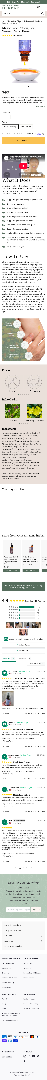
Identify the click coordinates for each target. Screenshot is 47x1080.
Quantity (6, 112)
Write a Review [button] (25, 645)
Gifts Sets (27, 968)
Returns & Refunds (9, 978)
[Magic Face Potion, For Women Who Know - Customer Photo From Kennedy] (10, 625)
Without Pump (10, 126)
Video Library (29, 978)
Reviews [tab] (6, 658)
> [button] (31, 867)
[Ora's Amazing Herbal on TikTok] (25, 1060)
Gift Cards (28, 963)
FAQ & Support (8, 963)
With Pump (26, 126)
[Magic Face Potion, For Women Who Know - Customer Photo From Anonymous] (36, 625)
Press (4, 1008)
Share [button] (7, 714)
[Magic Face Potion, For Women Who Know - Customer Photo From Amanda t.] (19, 625)
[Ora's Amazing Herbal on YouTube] (33, 1056)
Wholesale (6, 987)
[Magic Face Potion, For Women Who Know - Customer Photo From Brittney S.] (23, 632)
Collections (12, 21)
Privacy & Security (31, 1004)
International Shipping (33, 973)
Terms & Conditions (32, 1008)
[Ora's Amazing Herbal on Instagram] (25, 1056)
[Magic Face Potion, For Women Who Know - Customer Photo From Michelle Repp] (28, 625)
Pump (4, 122)
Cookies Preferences (11, 1021)
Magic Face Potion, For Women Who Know (18, 708)
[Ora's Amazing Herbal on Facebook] (29, 1056)
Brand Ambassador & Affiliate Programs (11, 1014)
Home (4, 21)
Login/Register (29, 999)
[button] (39, 714)
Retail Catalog (8, 982)
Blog (4, 1004)
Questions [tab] (23, 658)
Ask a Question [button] (24, 651)
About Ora (6, 999)
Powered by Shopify (22, 1075)
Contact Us (6, 968)
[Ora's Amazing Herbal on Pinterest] (38, 1056)
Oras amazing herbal (30, 535)
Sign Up (36, 909)
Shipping (5, 973)
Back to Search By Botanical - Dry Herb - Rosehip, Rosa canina (25, 586)
